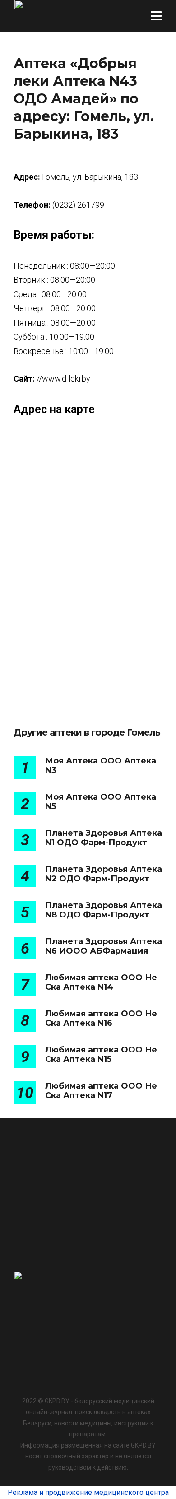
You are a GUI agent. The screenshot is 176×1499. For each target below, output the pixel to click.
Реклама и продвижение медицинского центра (88, 1492)
